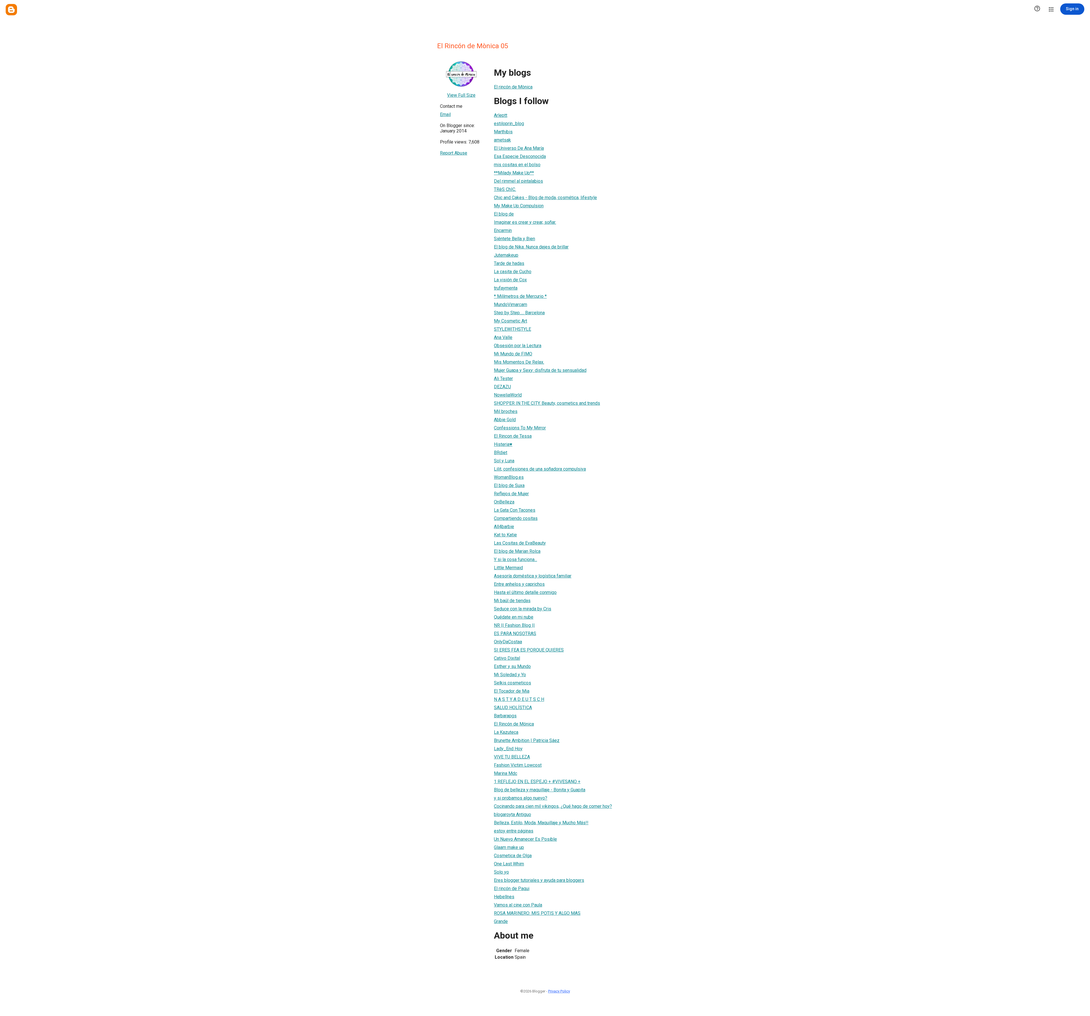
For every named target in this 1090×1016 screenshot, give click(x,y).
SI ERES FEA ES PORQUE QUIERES (529, 650)
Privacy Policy (559, 991)
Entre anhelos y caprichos (519, 584)
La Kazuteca (506, 732)
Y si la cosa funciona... (515, 559)
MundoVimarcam (510, 304)
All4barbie (504, 526)
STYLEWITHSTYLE (512, 329)
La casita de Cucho (512, 271)
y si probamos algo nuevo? (520, 798)
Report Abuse (453, 153)
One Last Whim (509, 864)
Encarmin (503, 230)
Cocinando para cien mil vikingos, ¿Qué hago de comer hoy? (553, 806)
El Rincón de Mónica (514, 724)
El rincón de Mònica (513, 87)
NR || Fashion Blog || (514, 625)
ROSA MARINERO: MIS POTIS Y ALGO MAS (537, 913)
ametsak (502, 140)
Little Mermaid (508, 567)
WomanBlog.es (509, 477)
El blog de (504, 214)
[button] (1037, 9)
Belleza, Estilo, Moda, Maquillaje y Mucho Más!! (541, 822)
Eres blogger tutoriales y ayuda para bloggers (539, 880)
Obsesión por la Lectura (517, 345)
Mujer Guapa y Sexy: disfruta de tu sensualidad (540, 370)
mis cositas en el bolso (517, 164)
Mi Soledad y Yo (510, 674)
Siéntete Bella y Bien (514, 238)
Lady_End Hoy (508, 748)
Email (445, 114)
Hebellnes (504, 896)
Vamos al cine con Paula (518, 905)
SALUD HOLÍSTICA (513, 707)
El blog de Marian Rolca (517, 551)
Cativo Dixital (507, 658)
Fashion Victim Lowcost (518, 765)
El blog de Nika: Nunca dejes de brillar (531, 247)
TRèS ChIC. (505, 189)
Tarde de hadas (509, 263)
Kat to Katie (505, 534)
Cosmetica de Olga (513, 855)
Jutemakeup (506, 255)
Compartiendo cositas (516, 518)
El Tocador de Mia (511, 691)
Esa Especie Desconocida (520, 156)
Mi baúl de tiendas (512, 600)
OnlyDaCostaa (508, 641)
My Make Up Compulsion (519, 205)
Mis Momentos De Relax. (519, 362)
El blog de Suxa (509, 485)
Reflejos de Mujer (511, 493)
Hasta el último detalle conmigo (525, 592)
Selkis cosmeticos (512, 683)
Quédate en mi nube (513, 617)
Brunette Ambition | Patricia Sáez (526, 740)
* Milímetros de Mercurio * (520, 296)
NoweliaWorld (508, 395)
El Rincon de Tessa (513, 436)
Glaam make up (509, 847)
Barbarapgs (505, 715)
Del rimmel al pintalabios (518, 181)
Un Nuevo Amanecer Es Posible (525, 839)
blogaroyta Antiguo (512, 814)
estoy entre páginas (513, 831)
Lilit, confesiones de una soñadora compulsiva (540, 469)
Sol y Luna (504, 460)
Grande (501, 921)
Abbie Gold (505, 419)
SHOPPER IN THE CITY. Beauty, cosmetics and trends (547, 403)
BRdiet (500, 452)
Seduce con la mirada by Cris (522, 609)
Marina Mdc (505, 773)
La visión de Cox (510, 280)
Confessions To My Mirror (520, 428)
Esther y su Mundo (512, 666)
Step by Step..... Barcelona (519, 312)
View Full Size (461, 95)
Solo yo (501, 872)
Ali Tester (503, 378)
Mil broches (505, 411)
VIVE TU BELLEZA (512, 757)
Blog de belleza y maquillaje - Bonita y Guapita (539, 789)
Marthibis (503, 131)
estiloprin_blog (509, 123)
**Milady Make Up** (514, 173)
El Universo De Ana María (519, 148)
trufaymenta (505, 288)
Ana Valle (503, 337)
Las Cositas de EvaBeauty (520, 543)
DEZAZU (502, 386)
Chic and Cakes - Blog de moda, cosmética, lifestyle (545, 197)
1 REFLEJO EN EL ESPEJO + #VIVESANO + (537, 781)
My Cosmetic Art (510, 321)
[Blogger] (11, 9)
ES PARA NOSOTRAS (515, 633)
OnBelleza (504, 502)
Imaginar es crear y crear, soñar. (525, 222)
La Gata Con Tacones (514, 510)
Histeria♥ (503, 444)
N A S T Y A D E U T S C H (519, 699)
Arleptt (500, 115)
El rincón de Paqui (511, 888)
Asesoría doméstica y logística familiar (532, 576)
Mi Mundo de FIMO (513, 354)
